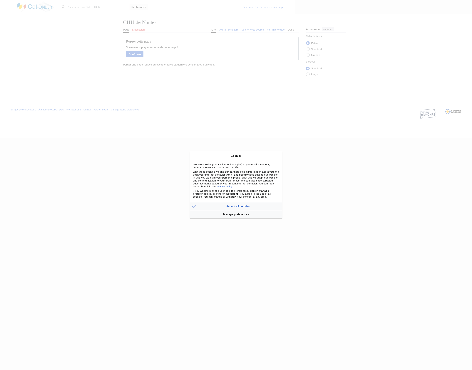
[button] (236, 206)
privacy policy (224, 186)
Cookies (236, 155)
